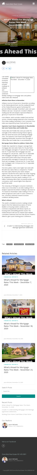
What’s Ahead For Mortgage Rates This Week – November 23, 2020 (18, 370)
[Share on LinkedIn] (9, 68)
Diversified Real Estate (13, 4)
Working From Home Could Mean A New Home (16, 414)
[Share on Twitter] (6, 68)
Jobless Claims (30, 244)
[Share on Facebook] (3, 68)
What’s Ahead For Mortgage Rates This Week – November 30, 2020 (18, 326)
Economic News (19, 244)
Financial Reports (11, 277)
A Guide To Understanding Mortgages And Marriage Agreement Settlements (11, 42)
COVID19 (9, 244)
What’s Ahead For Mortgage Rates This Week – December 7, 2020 (18, 282)
